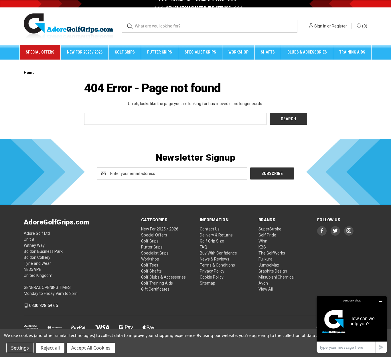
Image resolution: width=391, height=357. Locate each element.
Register (339, 26)
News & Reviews (214, 259)
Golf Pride (267, 235)
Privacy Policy (212, 271)
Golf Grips (125, 52)
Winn (262, 241)
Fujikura (265, 259)
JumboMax (268, 265)
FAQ (203, 247)
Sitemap (207, 283)
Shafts (268, 52)
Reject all (50, 348)
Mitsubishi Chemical (276, 277)
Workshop (238, 52)
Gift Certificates (155, 289)
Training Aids (352, 52)
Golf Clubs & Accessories (163, 277)
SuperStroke (269, 229)
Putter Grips (159, 52)
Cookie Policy (212, 277)
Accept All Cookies (90, 348)
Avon (263, 283)
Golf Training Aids (157, 283)
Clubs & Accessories (307, 52)
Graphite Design (272, 271)
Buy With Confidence (218, 253)
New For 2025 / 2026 (84, 52)
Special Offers (40, 52)
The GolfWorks (271, 253)
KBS (262, 247)
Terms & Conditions (217, 265)
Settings (20, 348)
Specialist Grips (200, 52)
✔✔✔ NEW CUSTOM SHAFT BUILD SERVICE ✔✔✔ (197, 5)
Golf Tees (149, 265)
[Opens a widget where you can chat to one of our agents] (352, 324)
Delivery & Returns (216, 235)
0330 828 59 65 (43, 305)
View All (265, 289)
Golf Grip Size (212, 241)
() (364, 26)
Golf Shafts (151, 271)
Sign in (320, 26)
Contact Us (210, 229)
